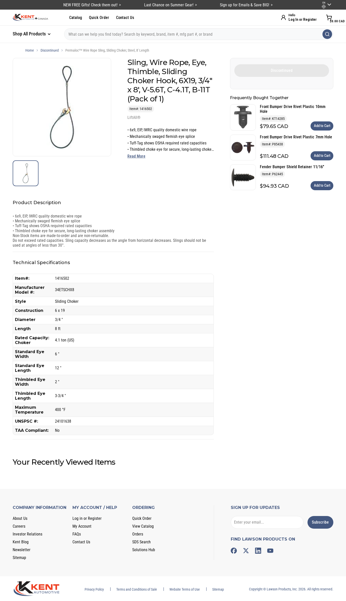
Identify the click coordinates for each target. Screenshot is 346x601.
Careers (19, 526)
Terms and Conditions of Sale (136, 589)
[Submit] (327, 34)
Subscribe (320, 522)
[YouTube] (270, 551)
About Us (20, 518)
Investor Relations (27, 534)
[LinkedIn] (258, 551)
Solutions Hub (143, 549)
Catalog (75, 17)
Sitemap (19, 557)
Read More (136, 156)
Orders (137, 534)
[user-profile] (324, 7)
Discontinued (50, 50)
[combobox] (198, 34)
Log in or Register (87, 518)
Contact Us (125, 17)
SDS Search (141, 542)
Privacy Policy (94, 589)
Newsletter (21, 549)
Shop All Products (30, 33)
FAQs (76, 534)
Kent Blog (21, 542)
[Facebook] (234, 551)
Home (29, 50)
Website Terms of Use (184, 589)
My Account (81, 526)
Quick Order (99, 17)
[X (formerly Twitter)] (246, 551)
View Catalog (143, 526)
